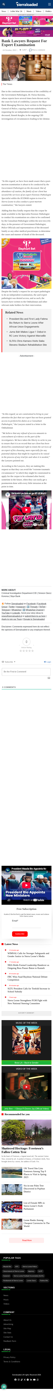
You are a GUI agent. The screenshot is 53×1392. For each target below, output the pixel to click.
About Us (7, 1320)
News (4, 11)
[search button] (4, 4)
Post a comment (38, 50)
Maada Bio (7, 1267)
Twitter (12, 607)
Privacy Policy (9, 1357)
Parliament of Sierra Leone (13, 1281)
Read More (27, 1240)
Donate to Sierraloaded (34, 619)
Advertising (8, 1324)
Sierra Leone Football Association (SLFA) (29, 1276)
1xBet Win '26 (16, 11)
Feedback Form (9, 1341)
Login (48, 662)
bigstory (31, 1271)
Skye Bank (15, 596)
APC (17, 1267)
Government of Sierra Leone (13, 1271)
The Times (7, 84)
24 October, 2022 (10, 50)
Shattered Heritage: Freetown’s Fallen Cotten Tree (22, 1150)
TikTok (42, 607)
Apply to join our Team (12, 619)
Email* (15, 921)
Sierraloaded (17, 604)
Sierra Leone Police (30, 1267)
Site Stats (7, 1333)
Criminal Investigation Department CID (19, 593)
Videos (38, 11)
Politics (49, 11)
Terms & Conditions (11, 1362)
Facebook (31, 604)
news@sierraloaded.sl (12, 616)
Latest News (11, 944)
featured (6, 1276)
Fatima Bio (44, 1281)
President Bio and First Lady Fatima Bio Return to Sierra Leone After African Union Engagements (28, 322)
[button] (49, 4)
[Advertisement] (26, 150)
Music (29, 11)
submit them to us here (35, 616)
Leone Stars (31, 1281)
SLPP (40, 1271)
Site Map (7, 1329)
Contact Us (8, 1337)
